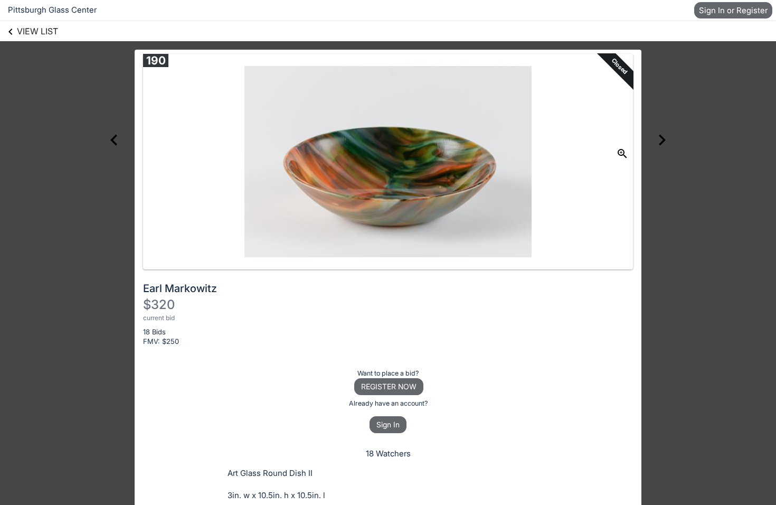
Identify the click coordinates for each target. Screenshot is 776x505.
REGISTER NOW (389, 386)
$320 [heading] (159, 304)
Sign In (388, 424)
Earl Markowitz (180, 288)
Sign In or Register (733, 10)
